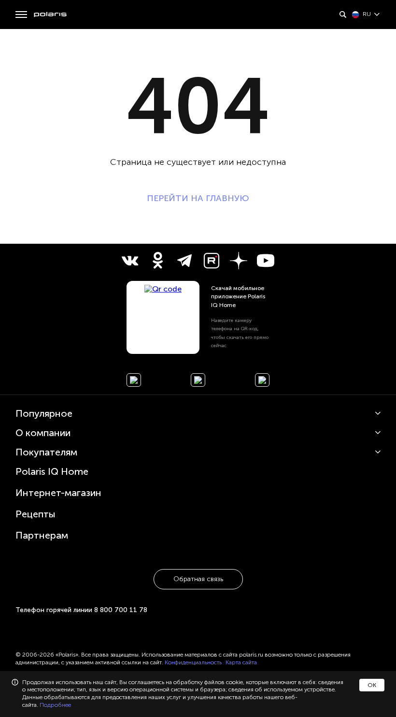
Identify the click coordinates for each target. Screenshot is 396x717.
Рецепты (35, 514)
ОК (372, 685)
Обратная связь (198, 579)
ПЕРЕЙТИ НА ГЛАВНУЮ (198, 198)
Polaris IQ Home (51, 471)
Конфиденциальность (193, 662)
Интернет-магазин (58, 492)
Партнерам (41, 535)
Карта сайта (241, 662)
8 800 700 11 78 (120, 610)
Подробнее (55, 705)
